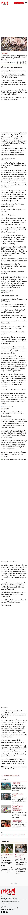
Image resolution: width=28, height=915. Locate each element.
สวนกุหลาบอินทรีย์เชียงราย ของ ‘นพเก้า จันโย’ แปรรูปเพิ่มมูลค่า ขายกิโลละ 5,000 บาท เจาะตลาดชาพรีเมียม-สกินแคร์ (6, 861)
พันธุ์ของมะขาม (10, 835)
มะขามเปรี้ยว (21, 835)
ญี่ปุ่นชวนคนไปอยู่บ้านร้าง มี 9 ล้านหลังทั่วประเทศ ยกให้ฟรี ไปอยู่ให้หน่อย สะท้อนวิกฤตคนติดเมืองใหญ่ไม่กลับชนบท (19, 788)
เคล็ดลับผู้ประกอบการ (17, 810)
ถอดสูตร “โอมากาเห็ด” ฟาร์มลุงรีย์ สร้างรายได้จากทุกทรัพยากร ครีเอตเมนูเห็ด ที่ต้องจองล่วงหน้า (21, 862)
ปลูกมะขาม (4, 835)
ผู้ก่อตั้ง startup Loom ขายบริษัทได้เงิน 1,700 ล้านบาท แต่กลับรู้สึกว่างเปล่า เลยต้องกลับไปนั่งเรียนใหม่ (19, 815)
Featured (15, 794)
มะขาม (16, 835)
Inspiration (20, 794)
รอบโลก (18, 783)
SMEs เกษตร (4, 53)
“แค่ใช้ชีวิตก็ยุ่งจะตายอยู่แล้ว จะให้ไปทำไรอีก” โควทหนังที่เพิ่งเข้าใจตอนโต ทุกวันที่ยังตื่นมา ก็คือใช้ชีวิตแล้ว (19, 800)
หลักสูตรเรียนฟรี (16, 808)
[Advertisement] (14, 21)
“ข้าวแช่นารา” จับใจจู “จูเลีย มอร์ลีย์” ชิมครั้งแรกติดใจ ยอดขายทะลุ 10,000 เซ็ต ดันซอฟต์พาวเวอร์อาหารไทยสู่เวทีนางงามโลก (19, 825)
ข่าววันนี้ (14, 783)
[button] (11, 883)
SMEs (22, 854)
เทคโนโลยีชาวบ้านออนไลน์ (11, 776)
